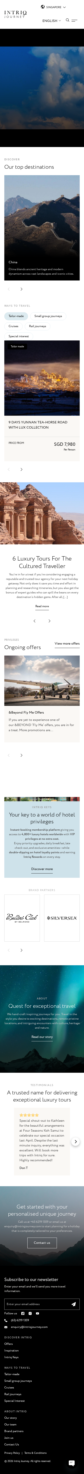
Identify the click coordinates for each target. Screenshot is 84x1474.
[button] (8, 289)
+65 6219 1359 (39, 1222)
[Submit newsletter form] (73, 1304)
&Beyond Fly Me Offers (26, 712)
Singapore (53, 7)
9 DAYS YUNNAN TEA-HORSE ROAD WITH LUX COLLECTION (38, 425)
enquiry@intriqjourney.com (22, 1226)
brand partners (42, 890)
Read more (42, 606)
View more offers (67, 643)
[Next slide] (21, 755)
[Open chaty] (72, 1463)
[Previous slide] (8, 755)
